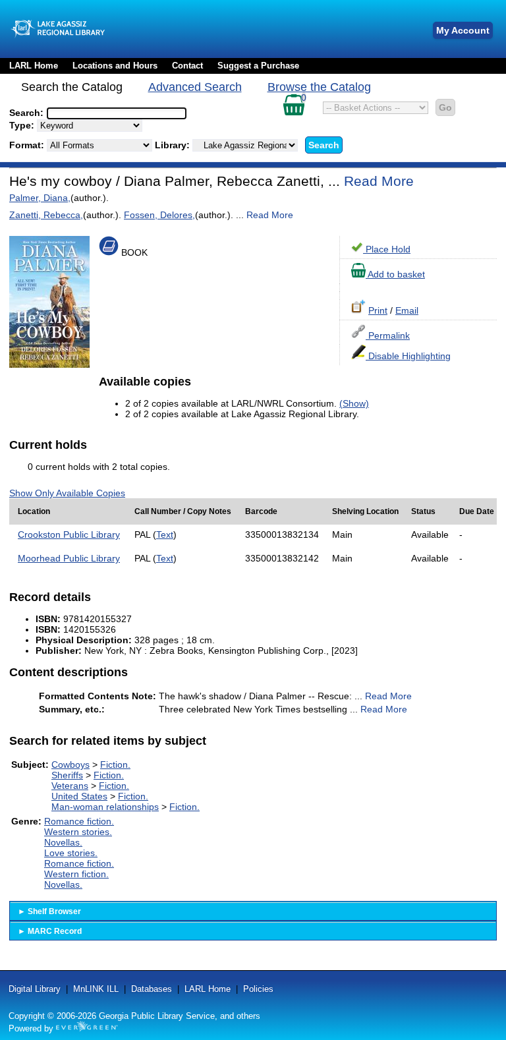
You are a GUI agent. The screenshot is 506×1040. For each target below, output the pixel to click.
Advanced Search (195, 87)
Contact (187, 66)
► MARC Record (50, 931)
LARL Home (33, 66)
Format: (28, 145)
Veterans (69, 785)
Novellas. (63, 842)
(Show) (354, 403)
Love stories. (71, 853)
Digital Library (35, 989)
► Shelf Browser (49, 911)
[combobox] (116, 113)
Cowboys (70, 764)
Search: (27, 112)
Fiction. (115, 764)
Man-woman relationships (105, 806)
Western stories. (78, 831)
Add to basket (395, 274)
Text (164, 534)
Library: (173, 145)
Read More (379, 180)
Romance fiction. (79, 821)
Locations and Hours (114, 66)
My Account (463, 30)
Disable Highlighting (408, 356)
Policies (258, 989)
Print (377, 310)
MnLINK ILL (96, 989)
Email (406, 310)
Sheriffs (67, 775)
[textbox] (110, 113)
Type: (23, 125)
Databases (151, 989)
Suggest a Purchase (258, 66)
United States (79, 796)
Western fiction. (76, 874)
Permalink (388, 335)
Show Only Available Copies (67, 493)
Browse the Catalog (319, 87)
